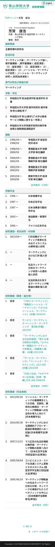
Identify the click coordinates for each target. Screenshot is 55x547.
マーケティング (13, 87)
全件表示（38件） (40, 386)
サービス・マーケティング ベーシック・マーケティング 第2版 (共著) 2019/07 (35, 324)
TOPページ (10, 17)
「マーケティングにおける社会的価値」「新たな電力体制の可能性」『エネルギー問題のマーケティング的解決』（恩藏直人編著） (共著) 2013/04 (35, 344)
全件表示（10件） (40, 185)
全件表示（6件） (41, 504)
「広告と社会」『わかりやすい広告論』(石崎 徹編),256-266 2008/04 (35, 377)
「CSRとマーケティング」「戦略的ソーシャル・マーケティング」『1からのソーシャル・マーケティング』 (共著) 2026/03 (35, 307)
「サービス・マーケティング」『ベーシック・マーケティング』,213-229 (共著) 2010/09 (35, 362)
